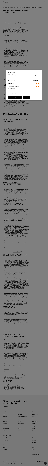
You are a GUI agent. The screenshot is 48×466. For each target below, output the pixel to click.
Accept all (27, 97)
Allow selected (13, 93)
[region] (24, 85)
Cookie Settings (11, 88)
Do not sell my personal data (15, 97)
